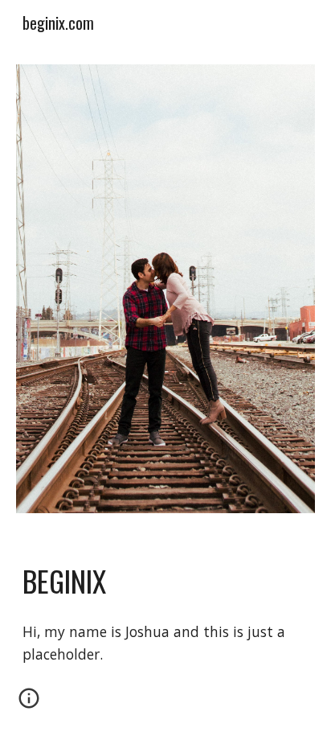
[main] (165, 581)
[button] (29, 704)
